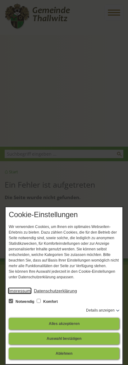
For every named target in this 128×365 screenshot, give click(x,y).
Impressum (20, 290)
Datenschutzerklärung (55, 290)
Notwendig (25, 301)
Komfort (50, 301)
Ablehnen (64, 353)
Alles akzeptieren (64, 324)
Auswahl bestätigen (64, 338)
